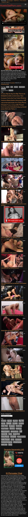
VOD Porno (16, 0)
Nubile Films (14, 102)
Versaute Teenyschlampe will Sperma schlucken (12, 300)
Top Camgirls (10, 0)
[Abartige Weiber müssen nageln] (14, 119)
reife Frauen (20, 105)
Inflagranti (11, 90)
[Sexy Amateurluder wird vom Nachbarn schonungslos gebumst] (14, 276)
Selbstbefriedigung (16, 107)
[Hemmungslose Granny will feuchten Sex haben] (14, 308)
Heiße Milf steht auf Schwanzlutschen (10, 268)
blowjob (3, 96)
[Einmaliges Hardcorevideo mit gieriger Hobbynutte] (14, 403)
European (4, 98)
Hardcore (4, 100)
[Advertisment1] (14, 43)
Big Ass (8, 94)
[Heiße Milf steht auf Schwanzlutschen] (14, 260)
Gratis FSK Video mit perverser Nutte (9, 188)
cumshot (14, 96)
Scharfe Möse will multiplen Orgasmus (10, 330)
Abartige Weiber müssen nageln (8, 126)
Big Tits (18, 94)
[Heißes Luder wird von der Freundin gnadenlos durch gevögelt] (14, 196)
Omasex (4, 105)
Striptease (3, 88)
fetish (12, 87)
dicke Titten (20, 96)
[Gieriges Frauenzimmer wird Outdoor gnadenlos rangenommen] (14, 164)
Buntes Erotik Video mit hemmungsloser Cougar (12, 156)
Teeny (13, 109)
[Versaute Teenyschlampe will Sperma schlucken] (14, 292)
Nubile (9, 102)
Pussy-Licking (11, 105)
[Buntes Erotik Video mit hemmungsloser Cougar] (14, 149)
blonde (7, 87)
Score (2, 107)
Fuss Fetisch (17, 98)
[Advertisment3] (14, 214)
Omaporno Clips (5, 2)
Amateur (3, 94)
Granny (23, 98)
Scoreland (8, 107)
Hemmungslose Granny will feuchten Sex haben (12, 315)
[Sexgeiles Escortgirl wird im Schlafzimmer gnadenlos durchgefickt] (14, 338)
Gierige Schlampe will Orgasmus (8, 395)
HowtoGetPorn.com (10, 5)
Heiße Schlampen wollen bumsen (9, 252)
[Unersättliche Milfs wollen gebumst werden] (14, 134)
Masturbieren (19, 100)
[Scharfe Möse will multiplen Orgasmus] (14, 323)
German (16, 87)
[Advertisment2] (14, 61)
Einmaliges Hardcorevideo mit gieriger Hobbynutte (13, 411)
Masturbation (22, 87)
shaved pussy (17, 442)
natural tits (4, 103)
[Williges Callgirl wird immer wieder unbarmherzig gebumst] (14, 355)
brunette (8, 96)
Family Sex (10, 98)
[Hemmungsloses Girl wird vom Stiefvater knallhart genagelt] (14, 371)
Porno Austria (23, 0)
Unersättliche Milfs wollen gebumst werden (11, 141)
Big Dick (13, 94)
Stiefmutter (8, 109)
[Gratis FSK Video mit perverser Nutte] (14, 181)
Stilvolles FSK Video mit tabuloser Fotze (10, 237)
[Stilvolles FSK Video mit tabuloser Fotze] (14, 230)
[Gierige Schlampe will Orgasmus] (14, 388)
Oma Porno (22, 102)
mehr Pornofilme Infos (6, 80)
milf (24, 100)
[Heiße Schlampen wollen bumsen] (14, 245)
